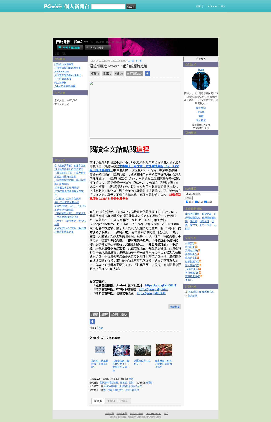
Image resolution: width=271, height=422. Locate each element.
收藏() (124, 401)
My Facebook (61, 71)
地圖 (201, 116)
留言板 (201, 112)
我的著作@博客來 (64, 64)
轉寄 (131, 379)
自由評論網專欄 (62, 79)
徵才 (166, 413)
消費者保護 (121, 413)
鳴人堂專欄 (60, 82)
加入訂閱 (192, 295)
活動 (64, 53)
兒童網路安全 (136, 413)
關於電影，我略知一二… (75, 42)
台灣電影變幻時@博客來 (67, 67)
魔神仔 (193, 225)
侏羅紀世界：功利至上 (142, 362)
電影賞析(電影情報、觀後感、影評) (117, 382)
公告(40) (189, 243)
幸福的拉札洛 (192, 214)
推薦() (111, 401)
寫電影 (149, 382)
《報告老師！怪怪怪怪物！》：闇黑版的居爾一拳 (121, 365)
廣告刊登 (109, 413)
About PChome (153, 413)
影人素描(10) (192, 265)
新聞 (198, 6)
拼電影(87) (191, 254)
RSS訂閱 (193, 291)
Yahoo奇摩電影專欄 (64, 86)
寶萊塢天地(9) (192, 276)
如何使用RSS (206, 291)
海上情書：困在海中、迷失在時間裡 (121, 390)
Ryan (100, 327)
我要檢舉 (175, 306)
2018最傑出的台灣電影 (66, 187)
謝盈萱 (193, 221)
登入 (223, 6)
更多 (189, 280)
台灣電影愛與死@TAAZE (67, 75)
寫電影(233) (191, 250)
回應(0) (98, 401)
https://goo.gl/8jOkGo (153, 289)
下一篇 (139, 61)
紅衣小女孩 (206, 225)
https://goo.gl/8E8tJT (151, 293)
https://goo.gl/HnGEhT (160, 285)
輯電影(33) (191, 258)
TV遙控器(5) (191, 269)
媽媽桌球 (204, 221)
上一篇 (131, 61)
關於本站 (201, 108)
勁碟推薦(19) (192, 261)
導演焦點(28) (192, 272)
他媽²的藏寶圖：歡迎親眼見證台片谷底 (122, 386)
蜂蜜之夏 (207, 214)
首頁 (56, 53)
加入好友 (201, 120)
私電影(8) (190, 247)
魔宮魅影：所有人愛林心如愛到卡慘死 (163, 364)
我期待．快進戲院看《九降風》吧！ (99, 364)
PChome (212, 6)
